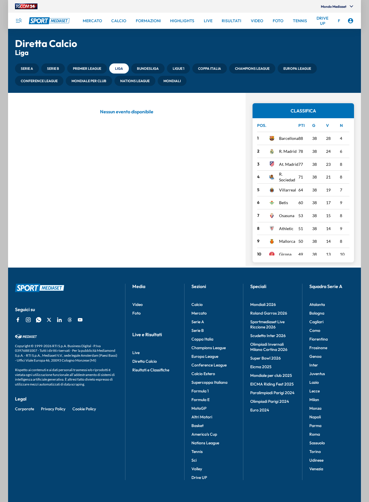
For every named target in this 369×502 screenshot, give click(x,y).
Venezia (316, 468)
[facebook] (18, 320)
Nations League (205, 442)
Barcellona (288, 138)
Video (137, 304)
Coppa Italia (202, 339)
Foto (136, 313)
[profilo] (350, 20)
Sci (194, 460)
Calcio (197, 304)
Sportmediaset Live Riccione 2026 (267, 324)
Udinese (316, 460)
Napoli (315, 417)
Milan (314, 399)
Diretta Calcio (144, 361)
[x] (49, 320)
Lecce (314, 391)
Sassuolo (317, 442)
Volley (196, 468)
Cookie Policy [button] (84, 408)
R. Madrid (288, 151)
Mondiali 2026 (263, 304)
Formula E (200, 399)
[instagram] (28, 320)
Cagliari (316, 321)
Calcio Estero (203, 373)
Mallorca (287, 241)
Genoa (315, 356)
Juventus (317, 373)
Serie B (197, 330)
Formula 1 (200, 391)
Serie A (197, 321)
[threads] (70, 320)
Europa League (204, 356)
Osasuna (286, 215)
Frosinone (318, 347)
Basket (197, 425)
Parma (315, 425)
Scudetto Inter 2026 (268, 335)
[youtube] (80, 320)
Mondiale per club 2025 (271, 375)
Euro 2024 (259, 410)
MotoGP (198, 408)
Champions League (208, 347)
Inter (313, 365)
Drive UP (199, 477)
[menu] (18, 20)
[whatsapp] (39, 320)
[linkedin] (59, 320)
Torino (315, 451)
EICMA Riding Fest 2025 (272, 384)
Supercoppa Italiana (209, 382)
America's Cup (204, 434)
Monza (315, 408)
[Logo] (50, 20)
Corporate (24, 408)
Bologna (316, 313)
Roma (314, 434)
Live (136, 352)
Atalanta (317, 304)
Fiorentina (318, 339)
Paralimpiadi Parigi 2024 (272, 392)
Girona (285, 254)
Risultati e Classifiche (150, 370)
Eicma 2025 (261, 366)
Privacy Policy (53, 408)
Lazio (314, 382)
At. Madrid (288, 164)
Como (314, 330)
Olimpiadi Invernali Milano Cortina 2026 (268, 347)
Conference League (209, 365)
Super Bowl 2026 (265, 358)
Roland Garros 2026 (268, 313)
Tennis (197, 451)
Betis (283, 202)
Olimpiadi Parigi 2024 (269, 401)
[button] (27, 68)
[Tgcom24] (26, 6)
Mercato (199, 313)
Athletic (286, 228)
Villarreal (287, 189)
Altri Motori (201, 417)
